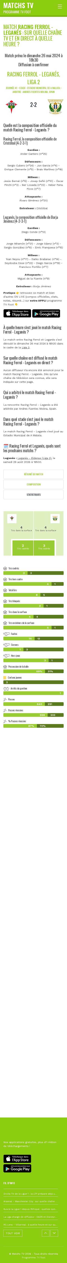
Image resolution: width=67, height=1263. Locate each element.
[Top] (56, 1254)
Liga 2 (25, 347)
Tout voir (13, 1233)
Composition (34, 484)
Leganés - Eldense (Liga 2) (34, 458)
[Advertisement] (33, 897)
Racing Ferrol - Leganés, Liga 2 (33, 78)
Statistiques (34, 494)
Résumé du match (33, 474)
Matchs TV (18, 7)
